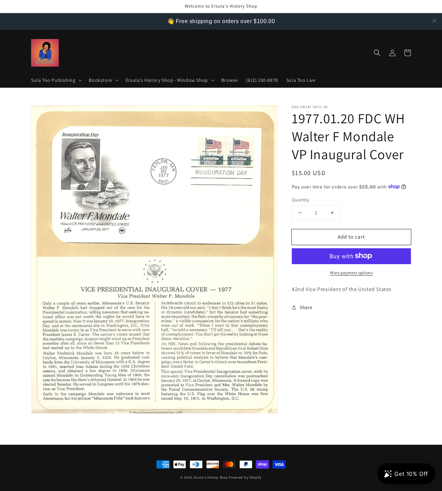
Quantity (300, 199)
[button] (56, 80)
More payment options (351, 272)
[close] (434, 21)
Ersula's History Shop (211, 477)
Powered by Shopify (245, 477)
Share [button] (306, 307)
